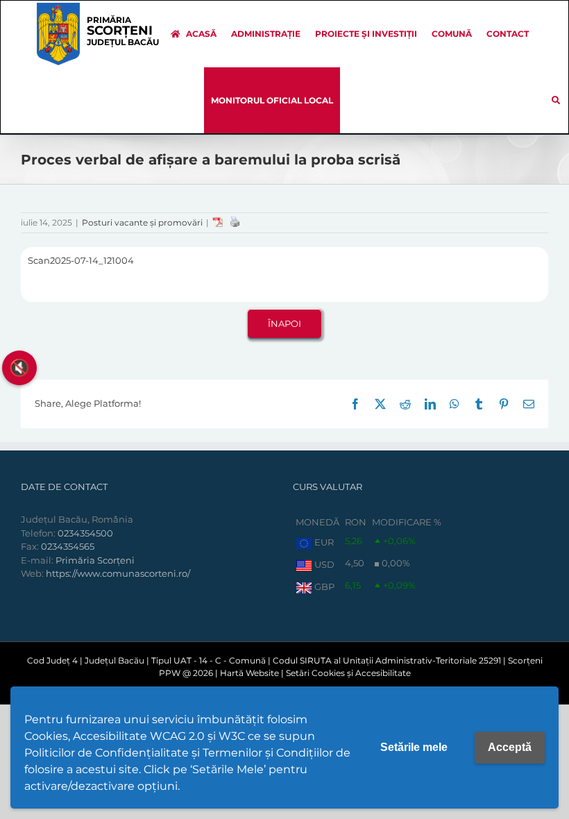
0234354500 (85, 533)
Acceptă (510, 747)
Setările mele (414, 747)
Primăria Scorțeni (95, 560)
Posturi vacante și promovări (142, 222)
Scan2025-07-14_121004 (81, 260)
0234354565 (67, 546)
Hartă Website (249, 673)
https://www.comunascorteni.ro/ (118, 573)
